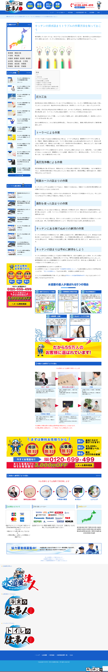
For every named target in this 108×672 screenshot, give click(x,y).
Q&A (98, 12)
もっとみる (18, 175)
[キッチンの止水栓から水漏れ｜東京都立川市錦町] (19, 236)
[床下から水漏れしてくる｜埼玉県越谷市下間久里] (19, 203)
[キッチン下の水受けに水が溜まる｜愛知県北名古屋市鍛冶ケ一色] (19, 228)
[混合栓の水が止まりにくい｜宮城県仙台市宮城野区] (19, 195)
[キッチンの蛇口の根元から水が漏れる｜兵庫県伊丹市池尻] (19, 252)
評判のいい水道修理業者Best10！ (76, 275)
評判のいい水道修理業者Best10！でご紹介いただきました (54, 560)
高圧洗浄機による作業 (43, 81)
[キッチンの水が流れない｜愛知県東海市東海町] (19, 220)
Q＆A (71, 655)
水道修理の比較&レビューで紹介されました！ (54, 559)
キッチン (28, 16)
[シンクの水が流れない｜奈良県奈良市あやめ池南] (19, 244)
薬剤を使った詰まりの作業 (44, 84)
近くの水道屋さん (49, 271)
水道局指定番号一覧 (81, 12)
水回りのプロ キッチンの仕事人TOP (16, 16)
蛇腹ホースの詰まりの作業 (44, 82)
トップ (52, 12)
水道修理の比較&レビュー (68, 269)
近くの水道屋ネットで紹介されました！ (54, 557)
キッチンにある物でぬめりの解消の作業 (47, 86)
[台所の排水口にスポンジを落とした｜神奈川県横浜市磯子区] (19, 211)
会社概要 (91, 12)
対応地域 (70, 12)
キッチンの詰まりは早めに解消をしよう (47, 88)
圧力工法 (39, 77)
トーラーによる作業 (42, 79)
